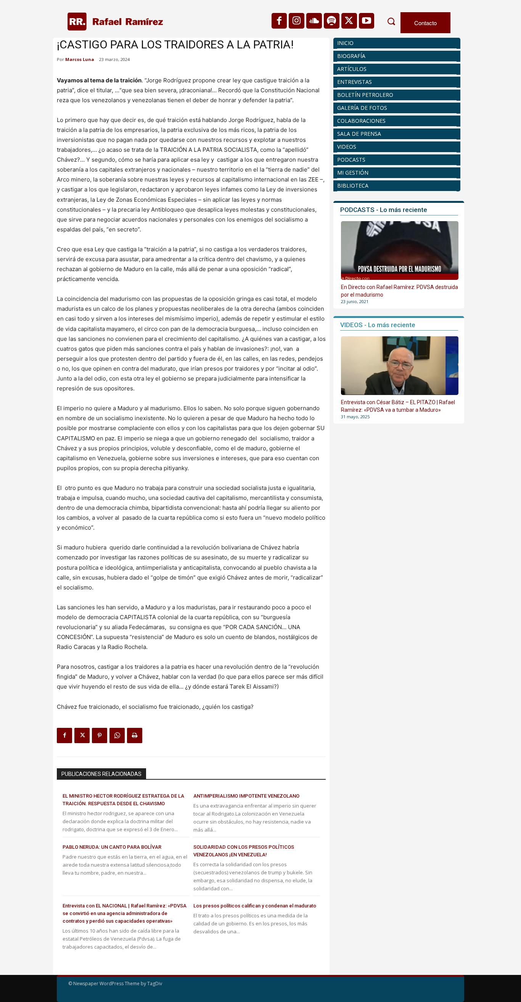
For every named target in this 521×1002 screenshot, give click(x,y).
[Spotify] (331, 21)
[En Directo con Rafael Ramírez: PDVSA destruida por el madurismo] (399, 250)
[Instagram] (296, 21)
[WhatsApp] (117, 735)
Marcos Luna (79, 59)
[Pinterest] (99, 735)
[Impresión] (134, 735)
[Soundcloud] (314, 21)
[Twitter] (349, 21)
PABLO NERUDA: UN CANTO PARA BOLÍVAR (112, 847)
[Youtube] (367, 21)
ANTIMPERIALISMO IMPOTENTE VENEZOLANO (246, 796)
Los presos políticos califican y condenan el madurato (254, 906)
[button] (391, 21)
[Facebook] (279, 21)
